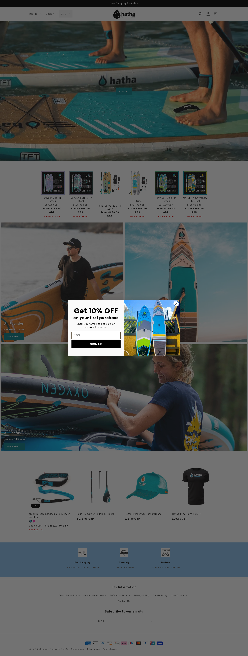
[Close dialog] (176, 303)
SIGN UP (96, 344)
